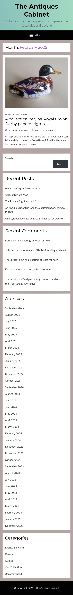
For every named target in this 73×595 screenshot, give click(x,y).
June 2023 (11, 486)
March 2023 (12, 505)
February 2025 (13, 354)
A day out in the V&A (16, 194)
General (9, 554)
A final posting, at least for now (22, 188)
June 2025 (11, 327)
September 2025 (14, 308)
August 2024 (12, 393)
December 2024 (14, 367)
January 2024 (13, 439)
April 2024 (11, 420)
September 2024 (14, 387)
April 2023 (11, 499)
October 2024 (13, 380)
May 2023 (11, 492)
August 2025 (12, 314)
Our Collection (13, 567)
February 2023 (13, 512)
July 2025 (10, 321)
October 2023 (13, 459)
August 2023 (12, 472)
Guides (9, 560)
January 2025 (13, 360)
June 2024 (11, 407)
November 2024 (14, 374)
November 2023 (14, 453)
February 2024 (13, 433)
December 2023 (14, 446)
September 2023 (14, 466)
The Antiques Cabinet (47, 587)
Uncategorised (17, 114)
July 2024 (10, 400)
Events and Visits (14, 547)
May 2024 (11, 413)
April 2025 (11, 341)
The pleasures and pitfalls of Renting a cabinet (40, 250)
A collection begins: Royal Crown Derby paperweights (36, 121)
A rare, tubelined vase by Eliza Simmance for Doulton (34, 218)
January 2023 (13, 519)
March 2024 (12, 426)
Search (9, 158)
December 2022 (14, 525)
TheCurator (12, 259)
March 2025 (12, 347)
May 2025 (11, 334)
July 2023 (10, 479)
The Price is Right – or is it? (20, 201)
